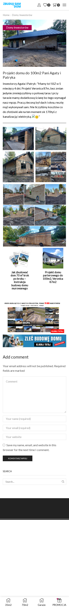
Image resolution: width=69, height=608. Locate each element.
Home (6, 15)
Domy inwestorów (22, 15)
